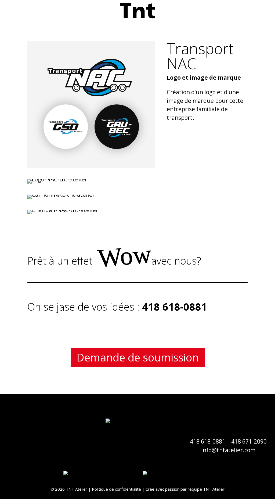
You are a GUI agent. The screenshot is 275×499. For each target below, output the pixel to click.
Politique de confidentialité (116, 489)
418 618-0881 (207, 441)
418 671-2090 (249, 441)
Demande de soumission (138, 357)
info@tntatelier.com (228, 450)
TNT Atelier (214, 489)
